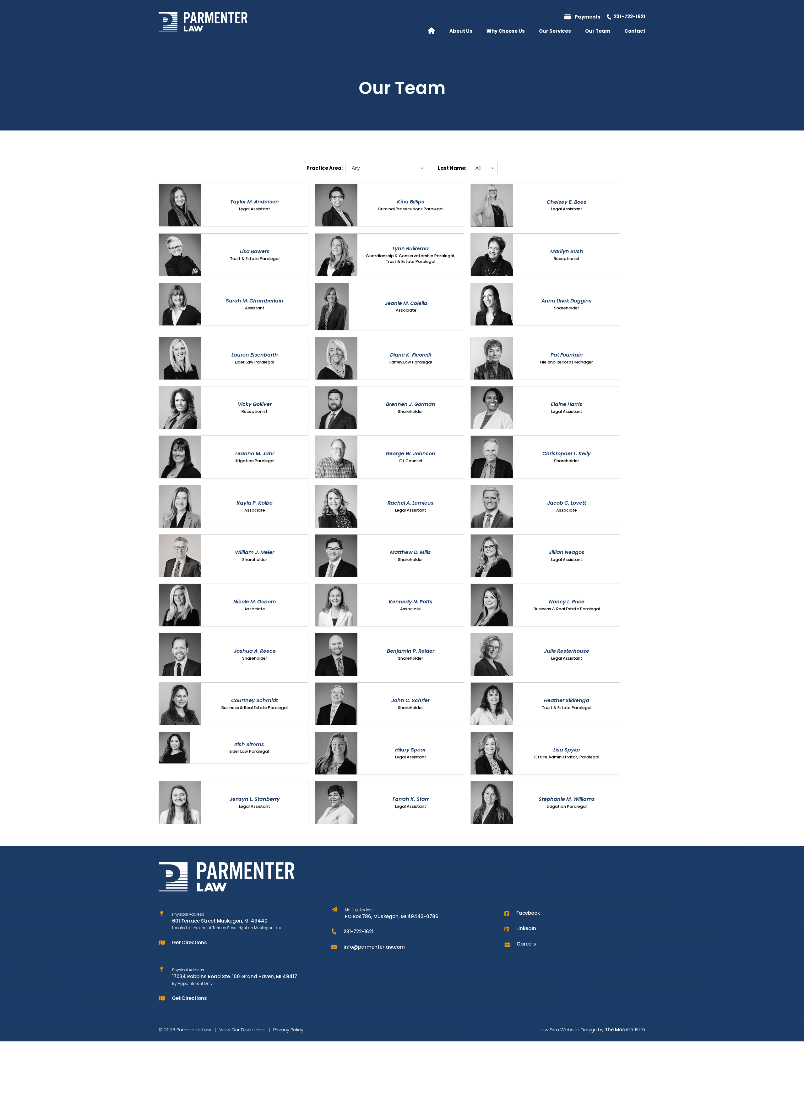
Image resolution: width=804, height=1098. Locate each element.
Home (431, 30)
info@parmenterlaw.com (374, 947)
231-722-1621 (629, 16)
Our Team (597, 31)
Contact (634, 31)
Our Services (555, 31)
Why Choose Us (505, 31)
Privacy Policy (288, 1029)
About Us (460, 31)
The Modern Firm (625, 1029)
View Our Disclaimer (242, 1029)
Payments (587, 17)
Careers (526, 943)
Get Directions (189, 942)
